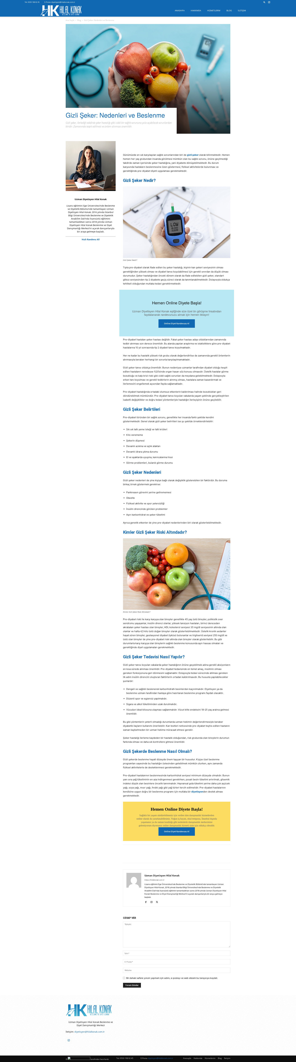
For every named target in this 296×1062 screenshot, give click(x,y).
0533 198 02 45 (33, 2)
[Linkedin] (147, 144)
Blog (229, 10)
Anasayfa (180, 10)
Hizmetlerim (213, 10)
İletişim (242, 10)
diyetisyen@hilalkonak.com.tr (63, 2)
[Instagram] (269, 2)
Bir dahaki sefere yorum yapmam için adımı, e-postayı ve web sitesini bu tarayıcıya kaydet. (172, 978)
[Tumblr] (154, 144)
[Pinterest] (140, 144)
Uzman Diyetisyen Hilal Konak (161, 875)
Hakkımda (196, 10)
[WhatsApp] (161, 144)
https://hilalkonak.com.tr (154, 880)
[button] (264, 2)
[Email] (169, 144)
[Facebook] (126, 144)
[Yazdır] (176, 144)
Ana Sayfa (70, 20)
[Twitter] (133, 144)
